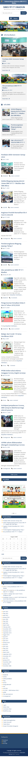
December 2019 (7, 629)
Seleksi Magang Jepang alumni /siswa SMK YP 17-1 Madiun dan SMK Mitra (13, 183)
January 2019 (6, 642)
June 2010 (5, 658)
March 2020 (6, 625)
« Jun (2, 554)
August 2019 (6, 635)
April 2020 (5, 623)
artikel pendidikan (7, 678)
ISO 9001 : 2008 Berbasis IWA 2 (11, 690)
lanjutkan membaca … (16, 295)
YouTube (5, 743)
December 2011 (7, 656)
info (4, 686)
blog (4, 680)
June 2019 (5, 638)
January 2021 (6, 617)
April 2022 (5, 615)
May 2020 (5, 621)
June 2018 (5, 646)
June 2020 (5, 619)
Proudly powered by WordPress (11, 752)
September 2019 (7, 633)
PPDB (5, 26)
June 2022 (5, 611)
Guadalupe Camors (8, 597)
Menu (16, 18)
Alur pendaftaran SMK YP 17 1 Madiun (12, 531)
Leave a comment (15, 176)
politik (4, 692)
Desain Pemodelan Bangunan (10, 726)
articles (5, 676)
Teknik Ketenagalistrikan (9, 720)
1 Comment (12, 365)
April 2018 (5, 650)
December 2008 (7, 666)
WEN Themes (15, 754)
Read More (5, 70)
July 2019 (5, 636)
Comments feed (7, 709)
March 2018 (6, 652)
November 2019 (7, 631)
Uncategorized (6, 238)
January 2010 (6, 660)
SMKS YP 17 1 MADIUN (14, 7)
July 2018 (5, 644)
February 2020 (6, 627)
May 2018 (5, 648)
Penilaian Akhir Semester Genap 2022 (12, 520)
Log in (4, 705)
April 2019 (5, 640)
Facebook (5, 740)
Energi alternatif (7, 684)
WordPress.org (7, 711)
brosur (4, 365)
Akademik (5, 176)
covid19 (5, 594)
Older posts (14, 474)
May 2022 (5, 613)
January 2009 (6, 664)
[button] (12, 513)
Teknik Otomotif (7, 722)
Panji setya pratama (8, 601)
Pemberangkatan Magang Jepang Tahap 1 (17, 127)
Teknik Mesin (6, 724)
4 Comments (14, 297)
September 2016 (7, 654)
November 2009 (7, 662)
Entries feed (6, 707)
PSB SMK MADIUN (8, 694)
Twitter (4, 741)
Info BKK (5, 207)
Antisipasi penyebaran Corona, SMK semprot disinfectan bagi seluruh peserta (12, 407)
